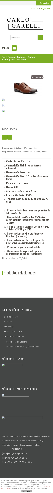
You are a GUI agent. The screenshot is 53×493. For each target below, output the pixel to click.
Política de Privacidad (13, 331)
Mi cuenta (8, 321)
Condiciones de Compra (16, 341)
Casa (3, 57)
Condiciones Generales (14, 336)
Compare (9, 137)
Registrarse (45, 8)
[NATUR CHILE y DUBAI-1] (5, 112)
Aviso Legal (9, 326)
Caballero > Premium (23, 148)
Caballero (16, 151)
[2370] (26, 87)
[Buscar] (40, 37)
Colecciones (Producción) (17, 57)
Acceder (34, 8)
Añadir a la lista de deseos (4, 137)
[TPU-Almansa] (5, 106)
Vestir (13, 59)
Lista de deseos (11, 316)
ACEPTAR (26, 491)
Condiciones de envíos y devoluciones (22, 346)
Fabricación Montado (31, 151)
